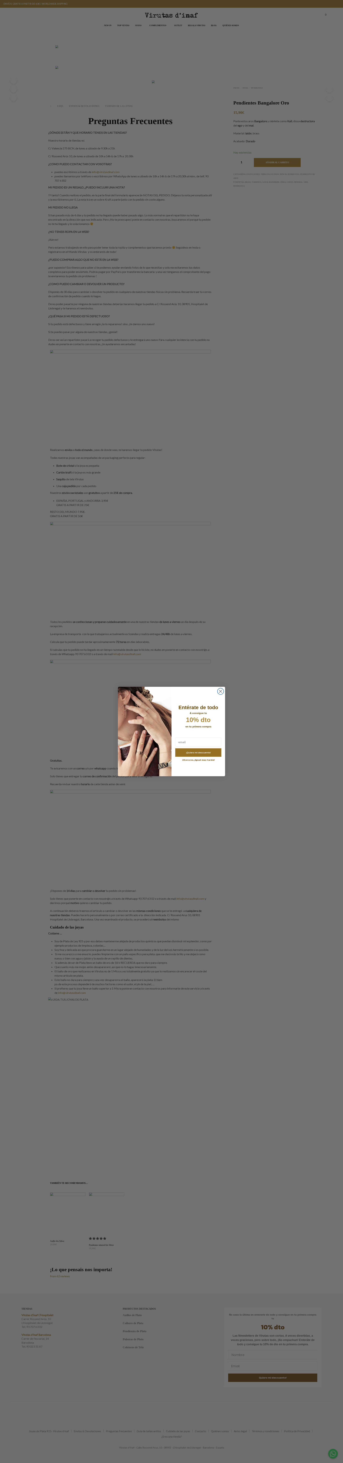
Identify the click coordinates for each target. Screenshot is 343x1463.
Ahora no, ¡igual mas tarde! (198, 760)
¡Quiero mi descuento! (198, 752)
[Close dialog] (220, 691)
